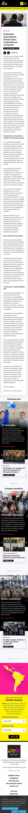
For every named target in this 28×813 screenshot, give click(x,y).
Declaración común (14, 783)
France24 (11, 386)
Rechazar (22, 811)
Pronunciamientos (10, 553)
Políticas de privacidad (14, 770)
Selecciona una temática (10, 717)
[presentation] (2, 455)
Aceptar (14, 811)
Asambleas (14, 778)
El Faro (19, 391)
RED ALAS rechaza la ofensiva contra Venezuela (14, 557)
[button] (10, 483)
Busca (12, 737)
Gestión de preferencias (10, 808)
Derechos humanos (6, 8)
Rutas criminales (17, 8)
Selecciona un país (8, 726)
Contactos (14, 786)
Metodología (14, 781)
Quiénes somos (14, 775)
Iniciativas (14, 794)
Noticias (6, 466)
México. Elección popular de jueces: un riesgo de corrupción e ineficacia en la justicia (13, 642)
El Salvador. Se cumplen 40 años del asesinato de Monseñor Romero (14, 470)
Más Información (8, 446)
